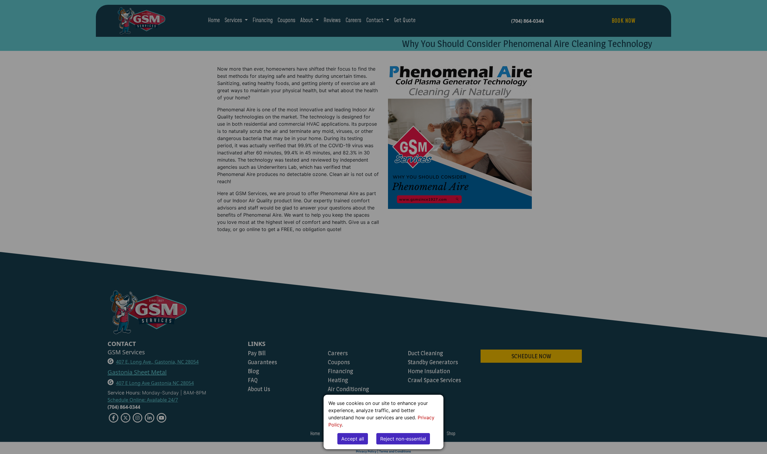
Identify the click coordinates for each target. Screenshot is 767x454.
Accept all (352, 439)
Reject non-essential (403, 439)
